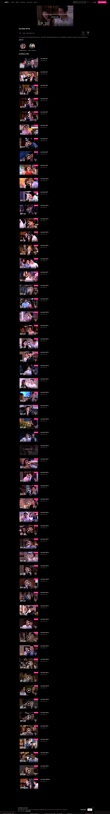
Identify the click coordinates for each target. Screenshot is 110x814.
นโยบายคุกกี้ (28, 811)
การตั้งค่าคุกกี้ (83, 809)
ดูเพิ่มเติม (21, 40)
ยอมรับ (89, 809)
